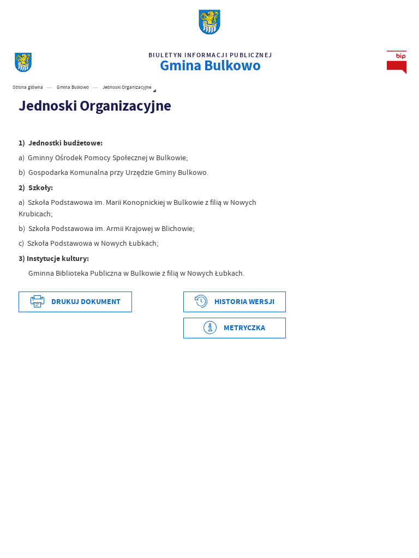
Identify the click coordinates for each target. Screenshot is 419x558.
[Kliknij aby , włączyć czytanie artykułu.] (24, 127)
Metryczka (244, 328)
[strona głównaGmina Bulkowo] (23, 62)
